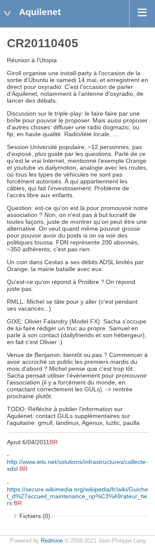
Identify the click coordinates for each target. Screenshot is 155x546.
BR (54, 442)
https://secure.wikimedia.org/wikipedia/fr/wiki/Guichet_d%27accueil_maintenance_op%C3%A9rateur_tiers (77, 496)
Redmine (52, 541)
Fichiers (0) (34, 515)
